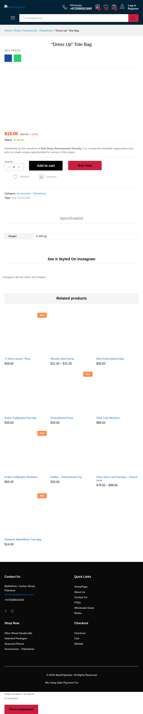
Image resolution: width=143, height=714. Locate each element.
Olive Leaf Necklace (108, 417)
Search (133, 18)
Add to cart (46, 166)
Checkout (79, 633)
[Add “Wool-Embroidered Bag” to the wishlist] (125, 352)
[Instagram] (12, 611)
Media (78, 613)
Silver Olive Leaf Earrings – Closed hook (116, 478)
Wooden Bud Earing (62, 358)
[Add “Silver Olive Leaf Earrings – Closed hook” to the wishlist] (125, 471)
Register (133, 8)
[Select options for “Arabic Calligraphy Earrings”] (16, 412)
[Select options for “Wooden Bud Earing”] (62, 352)
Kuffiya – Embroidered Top (66, 476)
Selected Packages (15, 638)
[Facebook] (6, 611)
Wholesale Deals (84, 607)
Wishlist (78, 643)
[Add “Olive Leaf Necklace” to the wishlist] (125, 412)
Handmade (24, 197)
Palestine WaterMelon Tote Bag (22, 539)
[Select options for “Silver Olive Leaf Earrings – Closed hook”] (108, 471)
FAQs (77, 602)
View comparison (21, 709)
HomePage (81, 586)
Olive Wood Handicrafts (18, 633)
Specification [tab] (71, 218)
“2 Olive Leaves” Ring (17, 358)
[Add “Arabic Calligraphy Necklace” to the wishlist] (33, 471)
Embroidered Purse (61, 417)
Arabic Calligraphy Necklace (20, 476)
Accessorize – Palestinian (19, 648)
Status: (8, 139)
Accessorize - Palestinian (31, 193)
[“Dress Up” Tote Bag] (8, 58)
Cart (76, 638)
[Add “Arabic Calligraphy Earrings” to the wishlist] (33, 412)
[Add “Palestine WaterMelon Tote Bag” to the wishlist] (33, 533)
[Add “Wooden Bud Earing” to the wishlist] (79, 352)
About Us (79, 592)
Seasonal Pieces (14, 643)
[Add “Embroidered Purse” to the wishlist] (79, 412)
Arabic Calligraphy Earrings (20, 417)
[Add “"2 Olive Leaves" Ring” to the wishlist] (33, 352)
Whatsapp (76, 5)
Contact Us (80, 597)
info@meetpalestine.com (19, 594)
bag (14, 197)
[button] (48, 176)
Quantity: (8, 162)
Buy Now (85, 165)
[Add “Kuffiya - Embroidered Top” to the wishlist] (79, 471)
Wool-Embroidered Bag (110, 358)
